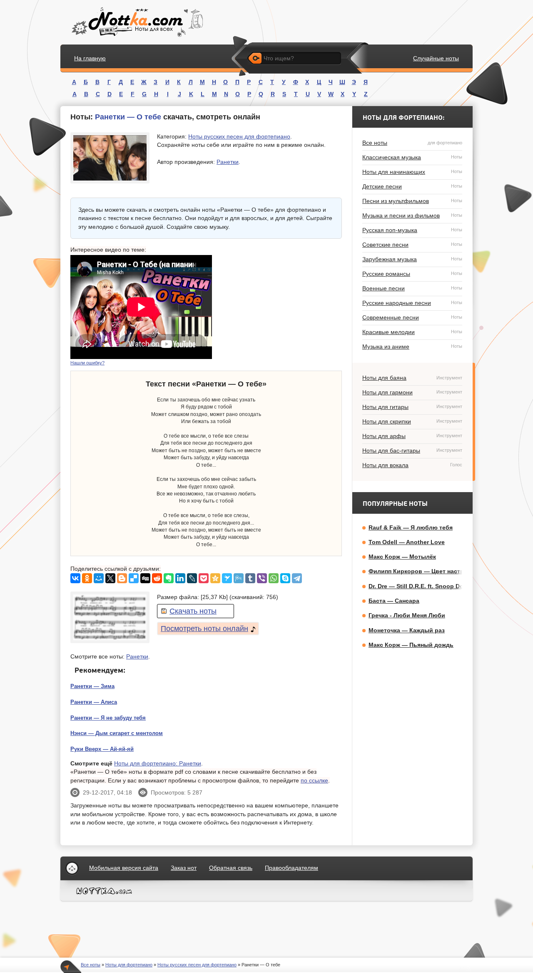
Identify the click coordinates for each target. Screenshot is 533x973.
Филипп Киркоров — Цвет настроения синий (435, 571)
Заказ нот (184, 867)
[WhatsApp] (274, 578)
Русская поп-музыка (412, 230)
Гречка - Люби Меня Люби (407, 615)
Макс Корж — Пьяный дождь (411, 644)
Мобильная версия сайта (123, 867)
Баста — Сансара (394, 600)
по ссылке (314, 780)
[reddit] (157, 578)
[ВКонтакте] (75, 578)
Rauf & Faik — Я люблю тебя (411, 527)
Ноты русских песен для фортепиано (239, 136)
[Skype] (285, 578)
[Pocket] (204, 578)
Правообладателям (291, 867)
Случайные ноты (436, 58)
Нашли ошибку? (87, 362)
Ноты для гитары (412, 407)
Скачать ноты (193, 611)
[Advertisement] (279, 307)
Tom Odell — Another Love (407, 542)
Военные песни (412, 288)
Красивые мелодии (412, 332)
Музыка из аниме (412, 346)
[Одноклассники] (87, 578)
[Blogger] (122, 578)
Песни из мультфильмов (412, 201)
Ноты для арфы (412, 436)
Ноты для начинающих (412, 171)
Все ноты (412, 142)
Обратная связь (230, 867)
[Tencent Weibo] (239, 578)
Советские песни (412, 244)
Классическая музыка (412, 157)
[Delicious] (134, 578)
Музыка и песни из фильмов (412, 215)
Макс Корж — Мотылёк (402, 556)
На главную (90, 58)
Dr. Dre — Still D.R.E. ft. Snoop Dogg (420, 586)
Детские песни (412, 186)
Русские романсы (412, 273)
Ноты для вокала (412, 465)
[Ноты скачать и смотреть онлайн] (136, 22)
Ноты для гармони (412, 392)
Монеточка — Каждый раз (407, 630)
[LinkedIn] (180, 578)
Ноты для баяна (412, 377)
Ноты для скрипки (412, 421)
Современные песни (412, 317)
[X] (110, 578)
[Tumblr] (250, 578)
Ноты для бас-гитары (412, 450)
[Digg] (145, 578)
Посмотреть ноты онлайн (204, 628)
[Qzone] (215, 578)
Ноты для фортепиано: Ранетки (157, 763)
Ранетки (228, 161)
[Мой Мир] (99, 578)
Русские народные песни (412, 303)
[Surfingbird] (227, 578)
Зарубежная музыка (412, 259)
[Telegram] (297, 578)
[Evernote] (169, 578)
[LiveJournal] (192, 578)
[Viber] (262, 578)
